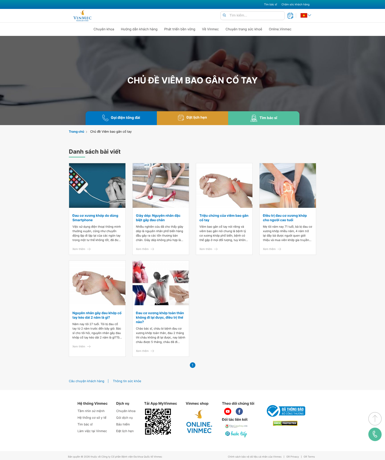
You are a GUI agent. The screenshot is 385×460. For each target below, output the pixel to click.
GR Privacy (292, 457)
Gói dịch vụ (124, 418)
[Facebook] (239, 411)
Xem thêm (78, 249)
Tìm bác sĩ (270, 4)
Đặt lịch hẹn (125, 431)
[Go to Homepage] (82, 15)
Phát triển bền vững (179, 29)
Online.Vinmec (280, 29)
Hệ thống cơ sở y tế (92, 418)
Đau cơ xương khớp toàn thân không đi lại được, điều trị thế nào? (160, 317)
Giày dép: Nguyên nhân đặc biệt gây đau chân (158, 217)
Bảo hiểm (123, 424)
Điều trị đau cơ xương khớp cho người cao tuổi (285, 217)
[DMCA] (285, 423)
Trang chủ (76, 132)
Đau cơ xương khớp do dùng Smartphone (95, 217)
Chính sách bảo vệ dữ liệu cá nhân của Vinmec (255, 457)
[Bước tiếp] (236, 434)
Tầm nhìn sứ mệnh (91, 411)
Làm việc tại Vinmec (92, 431)
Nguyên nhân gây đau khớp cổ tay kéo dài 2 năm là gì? (96, 315)
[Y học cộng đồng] (236, 426)
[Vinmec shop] (199, 421)
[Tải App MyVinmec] (158, 421)
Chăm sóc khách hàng (295, 4)
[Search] (224, 15)
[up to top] (375, 418)
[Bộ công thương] (285, 411)
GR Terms (309, 457)
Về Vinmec (210, 29)
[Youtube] (227, 411)
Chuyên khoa (104, 29)
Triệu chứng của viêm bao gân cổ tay (223, 217)
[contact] (375, 434)
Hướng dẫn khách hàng (139, 29)
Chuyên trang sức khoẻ (243, 29)
